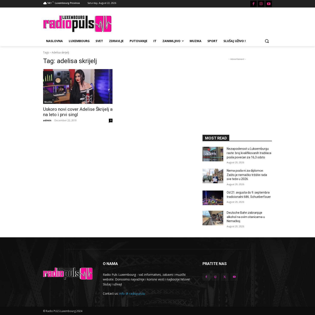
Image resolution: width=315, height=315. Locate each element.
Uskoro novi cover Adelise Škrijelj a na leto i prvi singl (77, 112)
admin (47, 120)
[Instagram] (261, 4)
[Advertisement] (190, 23)
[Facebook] (253, 4)
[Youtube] (269, 4)
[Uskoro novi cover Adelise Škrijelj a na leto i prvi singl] (77, 86)
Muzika (48, 101)
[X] (224, 277)
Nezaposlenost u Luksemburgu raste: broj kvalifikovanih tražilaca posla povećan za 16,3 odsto (249, 153)
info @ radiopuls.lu (132, 293)
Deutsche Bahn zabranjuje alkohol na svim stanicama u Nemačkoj (246, 217)
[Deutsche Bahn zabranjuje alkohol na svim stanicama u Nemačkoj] (212, 218)
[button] (267, 41)
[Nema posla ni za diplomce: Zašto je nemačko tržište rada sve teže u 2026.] (212, 176)
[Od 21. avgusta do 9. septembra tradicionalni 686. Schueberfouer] (212, 198)
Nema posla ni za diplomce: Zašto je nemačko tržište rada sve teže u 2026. (247, 175)
